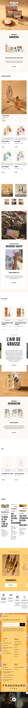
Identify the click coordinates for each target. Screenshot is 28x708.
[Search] (5, 4)
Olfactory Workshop (7, 669)
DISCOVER (14, 66)
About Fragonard (17, 641)
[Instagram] (10, 688)
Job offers (16, 669)
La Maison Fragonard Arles (8, 675)
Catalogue (16, 649)
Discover (14, 365)
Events (15, 647)
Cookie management (7, 653)
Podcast (15, 651)
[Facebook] (12, 688)
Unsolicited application (19, 667)
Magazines (16, 654)
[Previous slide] (22, 485)
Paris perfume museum (7, 677)
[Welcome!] (14, 3)
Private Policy (5, 650)
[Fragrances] (11, 565)
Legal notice (5, 645)
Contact (16, 656)
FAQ (4, 640)
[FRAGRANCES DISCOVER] (11, 565)
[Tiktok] (16, 688)
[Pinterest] (14, 688)
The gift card (5, 667)
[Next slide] (25, 485)
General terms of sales (7, 643)
